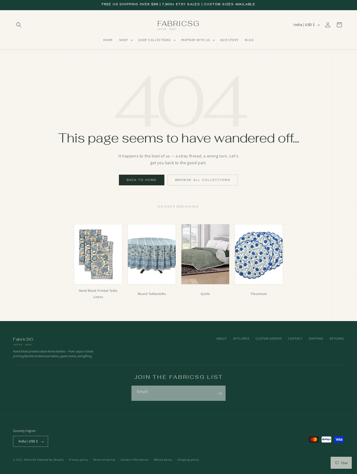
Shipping (316, 338)
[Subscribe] (219, 393)
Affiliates (241, 338)
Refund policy (163, 459)
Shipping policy (188, 459)
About (221, 338)
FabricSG (30, 460)
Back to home (141, 180)
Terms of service (104, 459)
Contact (295, 338)
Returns (337, 338)
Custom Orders (268, 338)
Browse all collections (203, 180)
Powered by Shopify (50, 460)
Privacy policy (78, 459)
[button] (19, 25)
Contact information (134, 459)
